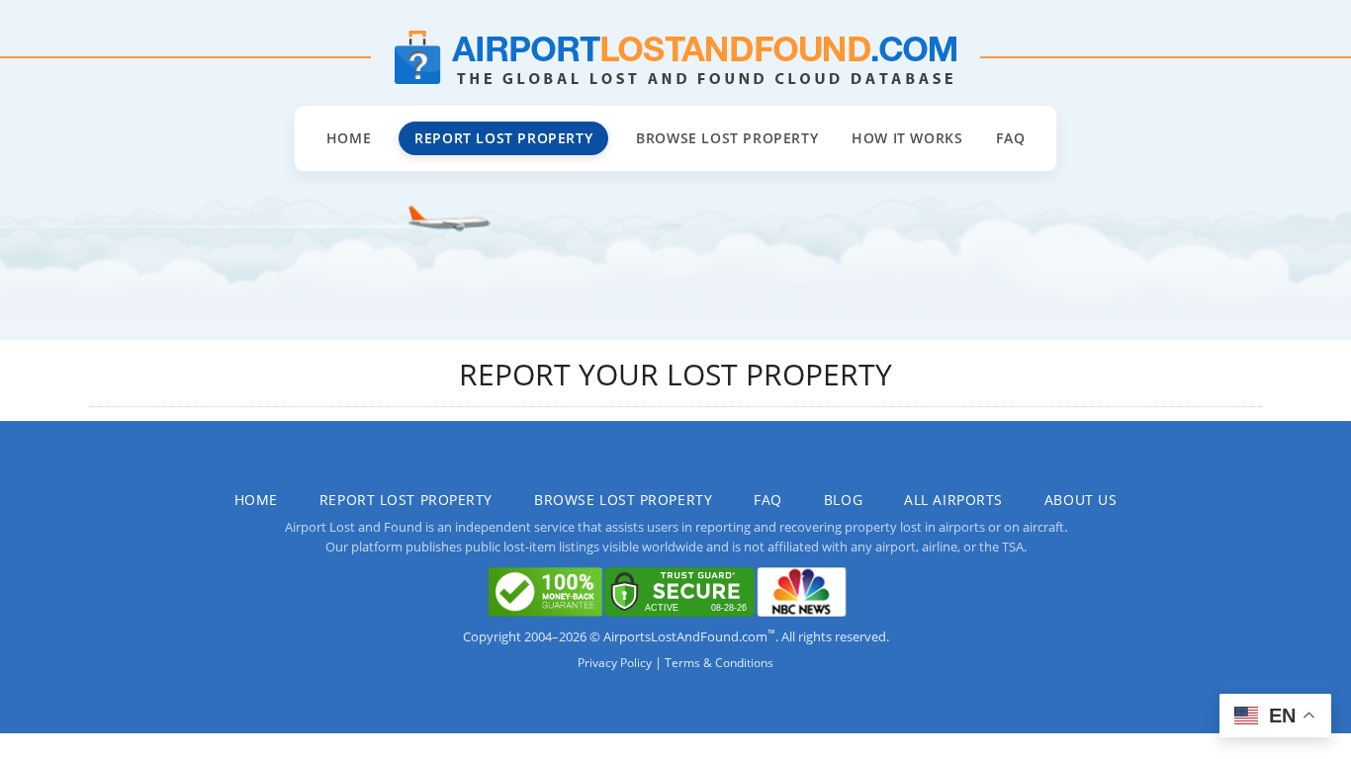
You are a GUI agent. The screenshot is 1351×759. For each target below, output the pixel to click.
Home (348, 137)
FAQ (1010, 137)
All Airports (953, 499)
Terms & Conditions (719, 662)
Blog (843, 499)
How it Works (907, 137)
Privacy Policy (615, 662)
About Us (1080, 499)
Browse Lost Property (727, 137)
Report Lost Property (503, 137)
